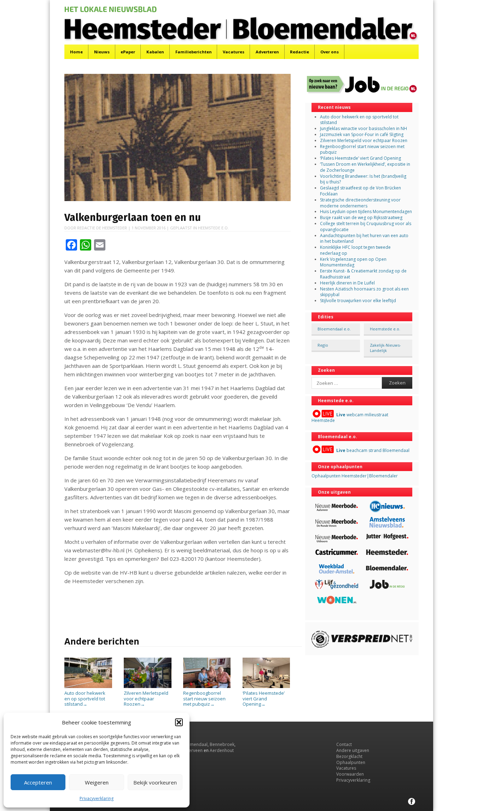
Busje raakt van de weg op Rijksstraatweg (361, 217)
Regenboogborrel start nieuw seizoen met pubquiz (204, 698)
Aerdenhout (222, 750)
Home (76, 51)
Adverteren (267, 51)
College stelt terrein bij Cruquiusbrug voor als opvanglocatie (365, 227)
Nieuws (102, 51)
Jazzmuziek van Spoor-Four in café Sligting (361, 134)
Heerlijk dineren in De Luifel (347, 283)
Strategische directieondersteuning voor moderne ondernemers (360, 203)
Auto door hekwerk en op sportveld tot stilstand (84, 698)
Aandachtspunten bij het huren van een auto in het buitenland (364, 239)
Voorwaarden (350, 774)
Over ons (329, 51)
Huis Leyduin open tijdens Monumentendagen (366, 211)
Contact (344, 744)
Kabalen (155, 51)
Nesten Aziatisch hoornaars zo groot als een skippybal (364, 292)
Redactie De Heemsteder (102, 227)
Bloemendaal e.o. (334, 328)
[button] (178, 722)
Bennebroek (222, 744)
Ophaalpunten (350, 762)
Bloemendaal (194, 744)
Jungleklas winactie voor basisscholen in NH (363, 128)
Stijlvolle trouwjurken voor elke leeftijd (358, 301)
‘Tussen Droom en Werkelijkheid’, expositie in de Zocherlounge (365, 167)
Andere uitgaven (352, 750)
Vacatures (233, 51)
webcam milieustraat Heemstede (350, 418)
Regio (323, 345)
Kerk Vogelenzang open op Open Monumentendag (353, 262)
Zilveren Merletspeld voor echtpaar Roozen (146, 698)
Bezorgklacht (349, 756)
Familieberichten (193, 51)
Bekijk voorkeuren (155, 782)
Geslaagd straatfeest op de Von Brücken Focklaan (360, 191)
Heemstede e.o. (213, 227)
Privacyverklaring (97, 798)
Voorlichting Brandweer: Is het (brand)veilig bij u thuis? (363, 179)
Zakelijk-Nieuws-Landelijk (385, 347)
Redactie (299, 51)
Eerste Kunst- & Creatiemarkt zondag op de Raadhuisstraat (363, 274)
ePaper (128, 51)
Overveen (193, 750)
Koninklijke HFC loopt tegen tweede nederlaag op (355, 250)
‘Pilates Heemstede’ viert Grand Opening (264, 698)
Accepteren (38, 782)
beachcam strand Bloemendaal (372, 450)
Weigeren (97, 782)
